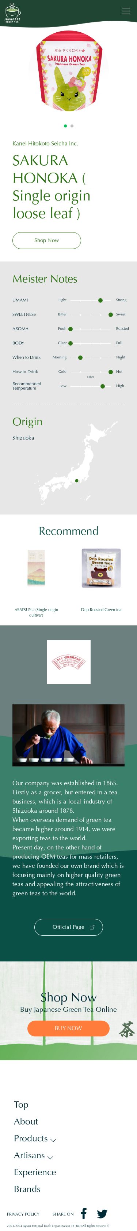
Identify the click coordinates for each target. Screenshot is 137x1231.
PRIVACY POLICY (23, 1215)
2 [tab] (72, 125)
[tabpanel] (68, 70)
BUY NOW (68, 1029)
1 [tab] (65, 125)
